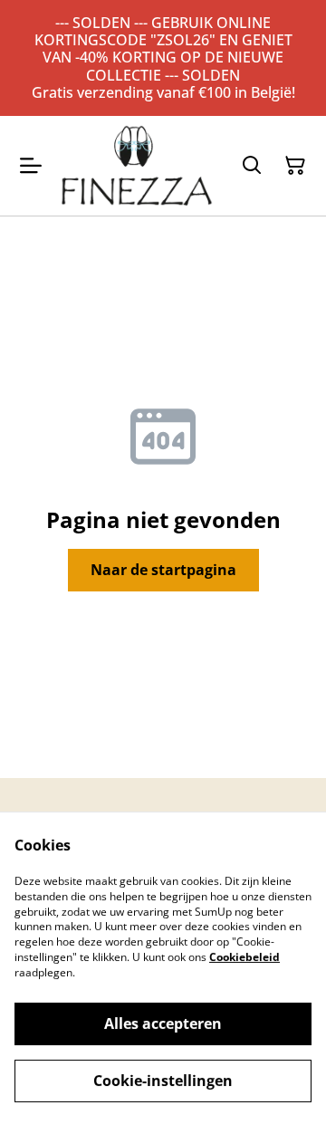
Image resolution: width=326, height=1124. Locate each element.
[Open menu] (31, 166)
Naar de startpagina (163, 570)
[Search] (251, 166)
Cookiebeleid (244, 957)
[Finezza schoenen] (137, 166)
